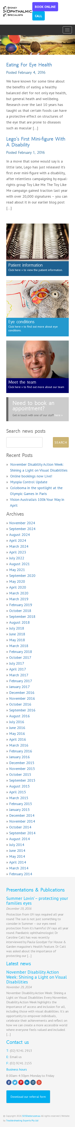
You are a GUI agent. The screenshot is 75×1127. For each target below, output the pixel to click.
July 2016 (16, 721)
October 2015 (20, 774)
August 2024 (19, 534)
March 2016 (18, 745)
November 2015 (22, 768)
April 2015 (17, 792)
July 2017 (16, 663)
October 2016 (20, 704)
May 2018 (17, 639)
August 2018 (19, 622)
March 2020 (18, 593)
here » (58, 415)
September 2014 (22, 833)
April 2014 (17, 862)
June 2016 (17, 727)
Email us (16, 1057)
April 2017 (17, 669)
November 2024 (22, 522)
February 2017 (20, 680)
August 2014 (19, 838)
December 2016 (21, 692)
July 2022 (16, 558)
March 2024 (18, 546)
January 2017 (19, 686)
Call (38, 16)
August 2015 (19, 786)
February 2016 (20, 751)
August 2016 (19, 716)
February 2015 (20, 803)
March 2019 (18, 599)
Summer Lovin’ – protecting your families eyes (37, 900)
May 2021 (17, 569)
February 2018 (20, 651)
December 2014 (21, 815)
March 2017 (18, 675)
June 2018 (17, 634)
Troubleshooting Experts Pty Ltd (22, 1120)
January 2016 (19, 756)
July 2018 (16, 628)
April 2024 (17, 540)
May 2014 (17, 856)
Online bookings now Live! (31, 476)
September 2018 (22, 616)
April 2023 (17, 552)
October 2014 (20, 827)
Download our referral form (28, 1097)
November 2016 (22, 698)
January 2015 (19, 809)
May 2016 (17, 733)
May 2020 (17, 581)
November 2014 (22, 821)
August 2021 (19, 563)
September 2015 (22, 780)
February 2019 (20, 604)
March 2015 (18, 797)
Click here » (15, 270)
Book (45, 7)
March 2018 (18, 645)
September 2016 (22, 710)
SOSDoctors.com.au (31, 1115)
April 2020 (17, 587)
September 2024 (22, 528)
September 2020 (22, 575)
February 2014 (20, 873)
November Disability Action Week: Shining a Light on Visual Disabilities (36, 977)
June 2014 (17, 850)
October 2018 (20, 610)
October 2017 (20, 657)
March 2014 (18, 868)
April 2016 (17, 739)
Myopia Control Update (28, 482)
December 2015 (21, 762)
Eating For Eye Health (29, 65)
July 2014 (16, 844)
